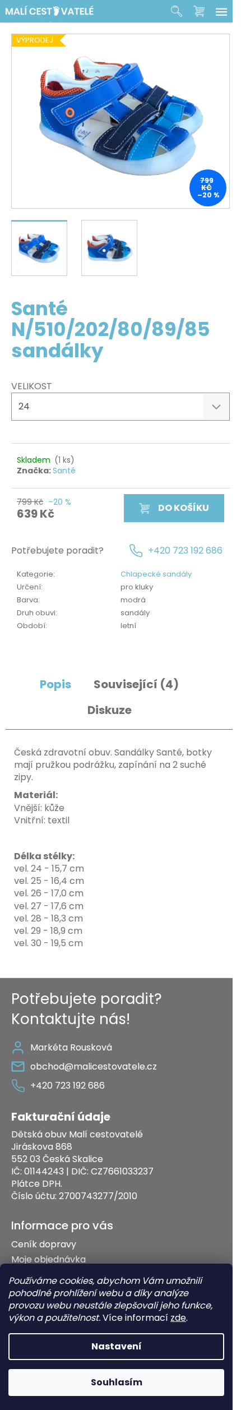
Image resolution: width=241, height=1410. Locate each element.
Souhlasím (116, 1382)
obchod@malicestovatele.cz (93, 1066)
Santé (64, 470)
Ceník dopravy (43, 1244)
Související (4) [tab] (136, 684)
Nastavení (116, 1346)
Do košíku (183, 507)
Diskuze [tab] (109, 710)
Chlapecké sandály (156, 574)
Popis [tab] (55, 684)
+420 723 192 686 (185, 551)
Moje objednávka (48, 1259)
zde (178, 1317)
